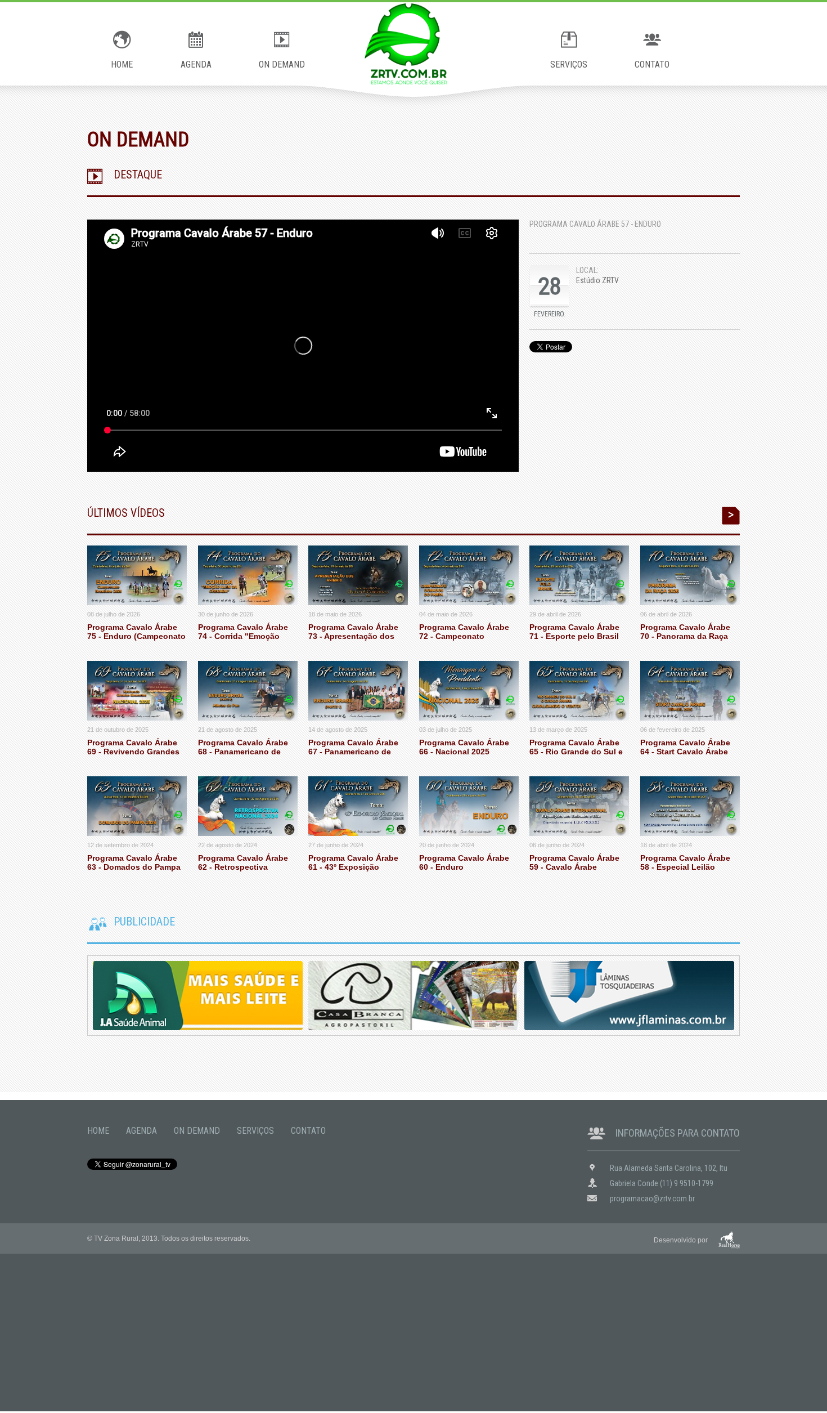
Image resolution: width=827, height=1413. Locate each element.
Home (98, 1130)
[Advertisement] (337, 1332)
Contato (308, 1130)
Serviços (255, 1130)
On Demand (197, 1130)
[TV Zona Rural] (414, 43)
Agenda (141, 1130)
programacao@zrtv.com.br (652, 1197)
